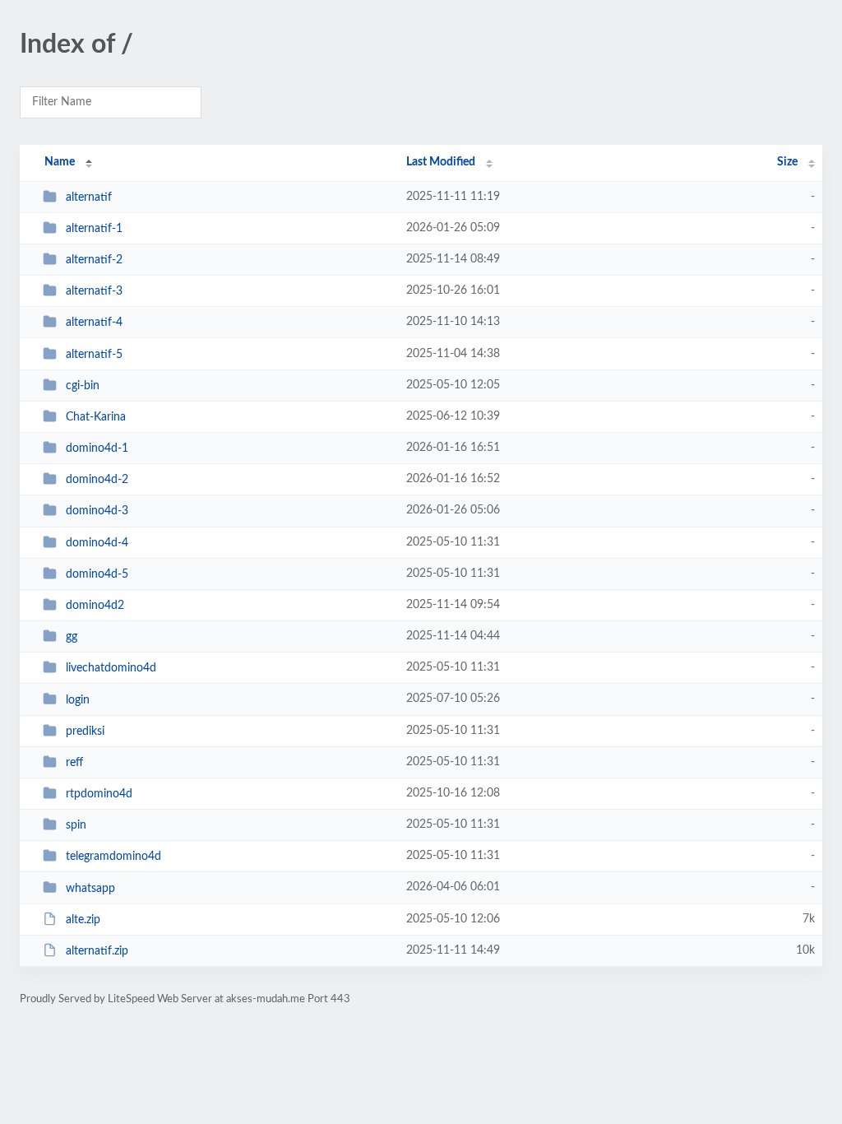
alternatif (89, 197)
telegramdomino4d (113, 856)
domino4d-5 (97, 574)
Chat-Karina (96, 417)
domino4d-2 (97, 479)
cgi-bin (82, 386)
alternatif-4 (94, 322)
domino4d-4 (97, 543)
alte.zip (83, 920)
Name (59, 162)
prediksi (85, 731)
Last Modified (440, 162)
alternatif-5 (94, 354)
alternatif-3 (94, 291)
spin (76, 825)
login (78, 699)
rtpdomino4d (99, 794)
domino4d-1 (97, 448)
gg (71, 637)
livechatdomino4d (111, 668)
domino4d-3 (97, 511)
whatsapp (90, 888)
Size (787, 162)
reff (74, 763)
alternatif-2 (94, 260)
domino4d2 (95, 605)
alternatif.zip (97, 951)
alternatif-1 (94, 229)
